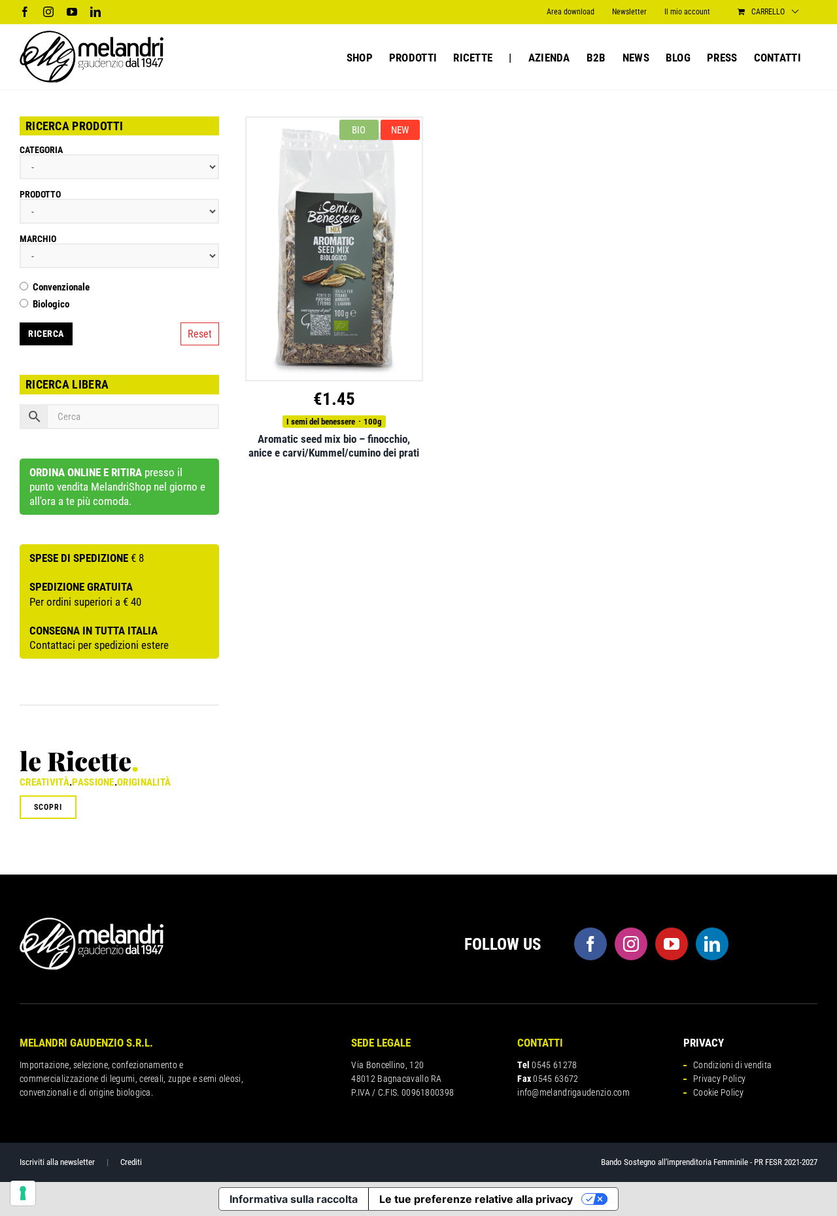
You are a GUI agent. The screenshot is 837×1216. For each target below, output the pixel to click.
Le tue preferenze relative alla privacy (476, 1199)
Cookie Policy (718, 1092)
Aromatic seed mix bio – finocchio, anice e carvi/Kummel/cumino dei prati (333, 445)
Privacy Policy (719, 1078)
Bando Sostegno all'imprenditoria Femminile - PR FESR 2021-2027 (709, 1162)
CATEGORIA (41, 149)
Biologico (51, 304)
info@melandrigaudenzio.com (573, 1092)
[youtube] (672, 944)
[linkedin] (712, 944)
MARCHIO (38, 238)
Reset (200, 334)
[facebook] (590, 944)
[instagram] (631, 944)
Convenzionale (61, 287)
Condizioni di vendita (732, 1065)
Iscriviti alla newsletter (57, 1162)
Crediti (131, 1162)
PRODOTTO (40, 194)
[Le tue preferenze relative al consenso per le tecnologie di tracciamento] (22, 1193)
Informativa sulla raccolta (294, 1199)
